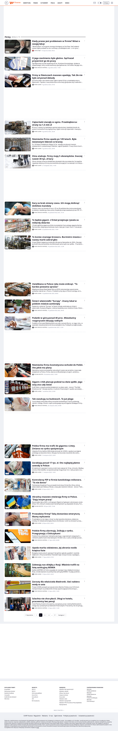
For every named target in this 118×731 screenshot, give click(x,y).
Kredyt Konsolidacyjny (92, 698)
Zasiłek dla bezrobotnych (10, 697)
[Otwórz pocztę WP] (94, 2)
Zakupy (60, 3)
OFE (33, 699)
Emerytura (27, 3)
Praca (53, 3)
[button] (99, 3)
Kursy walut (62, 697)
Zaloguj (106, 3)
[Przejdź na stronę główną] (6, 4)
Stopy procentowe (63, 695)
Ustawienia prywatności (86, 716)
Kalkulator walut (63, 699)
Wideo (67, 3)
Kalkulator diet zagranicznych (66, 689)
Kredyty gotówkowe (91, 691)
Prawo (35, 3)
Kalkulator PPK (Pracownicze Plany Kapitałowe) (70, 702)
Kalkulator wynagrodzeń (65, 701)
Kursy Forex (34, 695)
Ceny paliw (7, 695)
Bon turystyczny (35, 701)
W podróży (44, 3)
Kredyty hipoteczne (91, 694)
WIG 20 (33, 689)
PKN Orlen (6, 699)
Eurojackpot (7, 689)
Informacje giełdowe (37, 693)
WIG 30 (33, 691)
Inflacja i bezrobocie (64, 693)
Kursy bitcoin (35, 697)
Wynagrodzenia (63, 704)
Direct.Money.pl (90, 701)
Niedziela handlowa (9, 693)
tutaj (38, 727)
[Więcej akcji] (85, 41)
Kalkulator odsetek (63, 691)
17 (54, 615)
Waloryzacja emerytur (9, 691)
